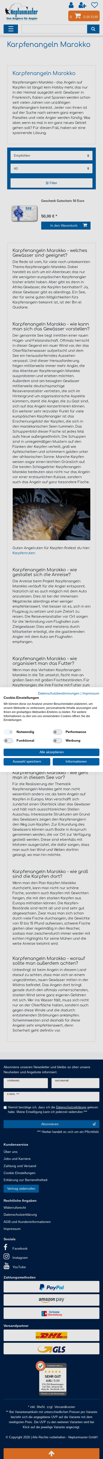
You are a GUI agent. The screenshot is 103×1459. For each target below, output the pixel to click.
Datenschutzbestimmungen (59, 693)
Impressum (90, 693)
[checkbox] (8, 732)
